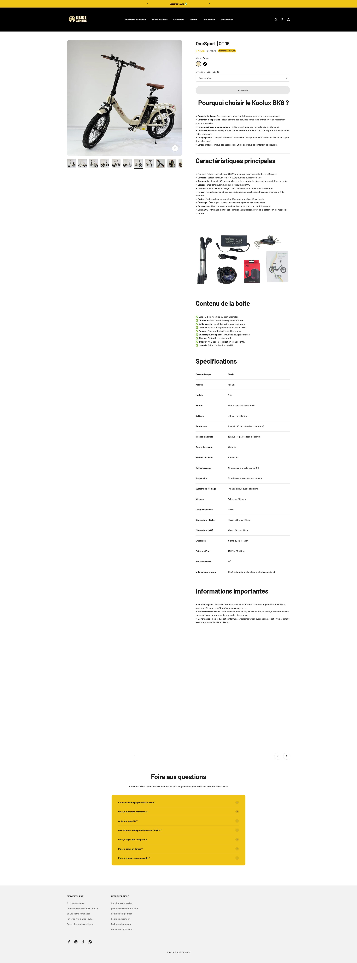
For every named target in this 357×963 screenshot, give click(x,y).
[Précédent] (147, 4)
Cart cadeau (209, 19)
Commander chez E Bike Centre (82, 908)
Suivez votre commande (78, 913)
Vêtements (178, 19)
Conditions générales (121, 903)
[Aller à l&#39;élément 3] (93, 164)
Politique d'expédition (121, 913)
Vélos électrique (159, 19)
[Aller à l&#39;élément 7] (138, 164)
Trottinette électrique (135, 19)
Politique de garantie (121, 924)
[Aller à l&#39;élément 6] (127, 164)
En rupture (243, 90)
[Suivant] (209, 4)
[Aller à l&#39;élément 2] (82, 164)
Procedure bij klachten (122, 929)
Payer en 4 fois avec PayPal (80, 918)
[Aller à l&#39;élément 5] (116, 164)
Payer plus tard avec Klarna (80, 924)
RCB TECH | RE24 (301, 737)
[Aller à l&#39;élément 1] (71, 164)
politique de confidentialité (124, 908)
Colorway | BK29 (226, 737)
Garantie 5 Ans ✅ (178, 3)
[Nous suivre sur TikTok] (83, 942)
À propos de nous (75, 903)
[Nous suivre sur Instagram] (76, 942)
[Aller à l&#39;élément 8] (149, 164)
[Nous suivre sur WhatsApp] (90, 942)
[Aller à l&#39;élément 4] (104, 164)
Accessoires (226, 19)
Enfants (193, 19)
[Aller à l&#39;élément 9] (160, 164)
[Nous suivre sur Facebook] (69, 942)
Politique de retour (120, 918)
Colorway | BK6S (75, 737)
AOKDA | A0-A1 (149, 737)
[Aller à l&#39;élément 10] (171, 164)
